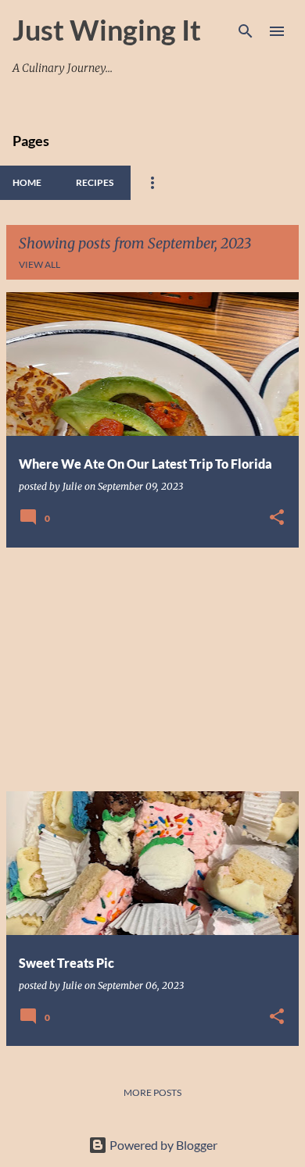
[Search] (245, 31)
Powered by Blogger (162, 1144)
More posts (152, 1092)
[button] (276, 518)
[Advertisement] (152, 669)
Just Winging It (107, 29)
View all (39, 264)
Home (27, 182)
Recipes (94, 182)
